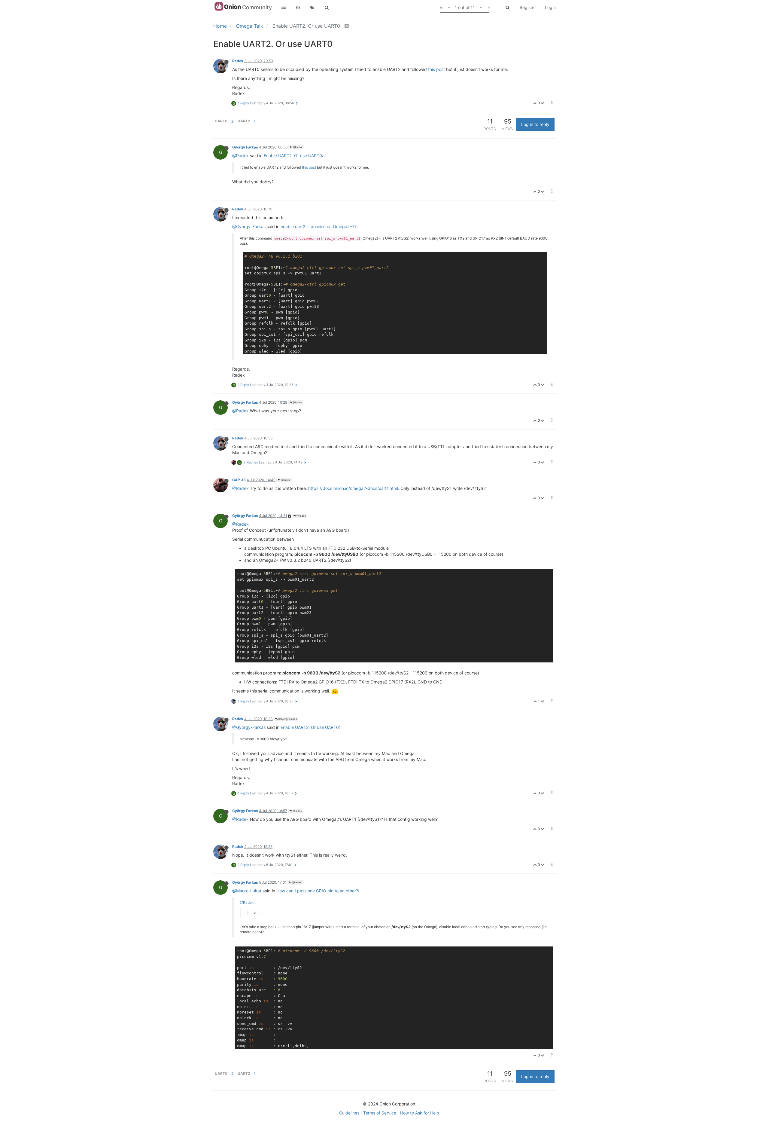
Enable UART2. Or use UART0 (293, 155)
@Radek (297, 147)
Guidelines (349, 1112)
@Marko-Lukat (246, 890)
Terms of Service (379, 1112)
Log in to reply (535, 124)
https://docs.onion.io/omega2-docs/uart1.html (353, 488)
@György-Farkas (249, 226)
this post (436, 69)
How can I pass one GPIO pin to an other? (317, 890)
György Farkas (245, 147)
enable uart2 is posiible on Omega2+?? (319, 226)
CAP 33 (239, 480)
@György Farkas (287, 718)
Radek (237, 61)
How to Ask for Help (419, 1112)
